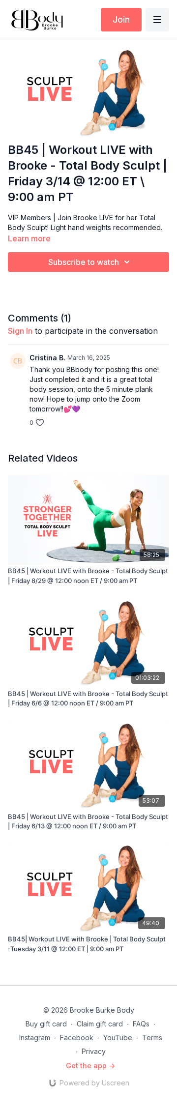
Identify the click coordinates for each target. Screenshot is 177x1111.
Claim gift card (100, 1024)
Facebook (76, 1037)
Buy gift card (46, 1024)
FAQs (141, 1024)
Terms (152, 1037)
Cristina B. (47, 357)
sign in (20, 331)
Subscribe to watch (83, 262)
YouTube (117, 1037)
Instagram (34, 1037)
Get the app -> (90, 1065)
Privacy (94, 1051)
